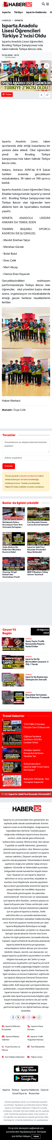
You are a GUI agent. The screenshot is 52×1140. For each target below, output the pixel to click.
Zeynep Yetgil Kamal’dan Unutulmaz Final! (11, 574)
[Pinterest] (23, 1017)
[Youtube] (33, 1017)
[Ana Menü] (47, 4)
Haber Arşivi (36, 1057)
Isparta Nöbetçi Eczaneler (11, 1028)
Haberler (6, 21)
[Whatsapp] (39, 1017)
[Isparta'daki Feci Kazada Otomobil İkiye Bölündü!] (38, 539)
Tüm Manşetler (38, 1047)
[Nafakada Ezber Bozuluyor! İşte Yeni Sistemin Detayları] (13, 514)
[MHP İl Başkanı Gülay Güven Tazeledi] (38, 563)
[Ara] (43, 4)
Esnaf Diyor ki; (20, 1093)
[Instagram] (28, 1017)
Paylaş (9, 94)
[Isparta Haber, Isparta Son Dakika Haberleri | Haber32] (17, 4)
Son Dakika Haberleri (14, 1057)
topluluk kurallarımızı (28, 476)
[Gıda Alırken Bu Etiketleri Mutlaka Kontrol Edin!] (13, 539)
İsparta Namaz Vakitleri (10, 1038)
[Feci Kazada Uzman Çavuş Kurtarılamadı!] (38, 514)
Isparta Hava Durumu (35, 1028)
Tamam (36, 1136)
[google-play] (26, 1078)
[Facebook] (13, 1017)
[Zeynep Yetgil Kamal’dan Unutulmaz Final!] (13, 563)
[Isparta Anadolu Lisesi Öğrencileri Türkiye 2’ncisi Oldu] (26, 76)
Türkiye (18, 12)
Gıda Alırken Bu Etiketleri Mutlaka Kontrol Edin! (11, 549)
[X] (18, 1017)
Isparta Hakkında (36, 12)
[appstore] (26, 1070)
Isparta (6, 12)
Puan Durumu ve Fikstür (11, 1048)
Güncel (44, 1090)
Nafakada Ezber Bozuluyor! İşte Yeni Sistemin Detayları (12, 524)
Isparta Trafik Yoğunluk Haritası (35, 1038)
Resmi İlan (34, 1093)
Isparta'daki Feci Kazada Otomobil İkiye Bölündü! (36, 549)
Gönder (8, 466)
